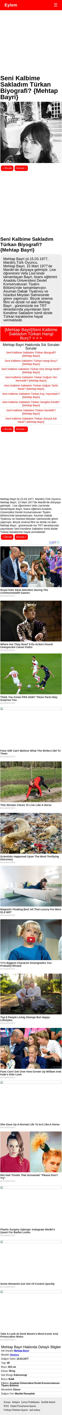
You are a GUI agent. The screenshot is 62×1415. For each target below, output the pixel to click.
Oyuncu (14, 1354)
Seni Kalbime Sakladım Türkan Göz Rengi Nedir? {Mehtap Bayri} (31, 371)
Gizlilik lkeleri (48, 1402)
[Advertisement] (31, 43)
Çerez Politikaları (30, 1402)
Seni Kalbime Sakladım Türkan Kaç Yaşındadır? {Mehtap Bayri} (31, 395)
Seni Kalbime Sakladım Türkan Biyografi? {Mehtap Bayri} (31, 354)
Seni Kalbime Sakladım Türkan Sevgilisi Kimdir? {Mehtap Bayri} (31, 404)
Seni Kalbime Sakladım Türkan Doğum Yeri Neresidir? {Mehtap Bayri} (31, 379)
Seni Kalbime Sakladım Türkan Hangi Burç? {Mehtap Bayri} (31, 362)
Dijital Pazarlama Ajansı (23, 1406)
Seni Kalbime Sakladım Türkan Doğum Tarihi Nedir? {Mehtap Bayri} (31, 387)
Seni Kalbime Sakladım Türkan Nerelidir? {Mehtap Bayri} (31, 412)
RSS (6, 1406)
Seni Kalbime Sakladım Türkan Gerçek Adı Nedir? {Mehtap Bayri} (31, 420)
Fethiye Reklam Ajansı (16, 1410)
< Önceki (7, 168)
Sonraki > (21, 168)
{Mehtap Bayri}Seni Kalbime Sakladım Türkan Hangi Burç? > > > (31, 333)
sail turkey (34, 1410)
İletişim (16, 1402)
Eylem (11, 5)
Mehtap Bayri (21, 1350)
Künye (7, 1402)
